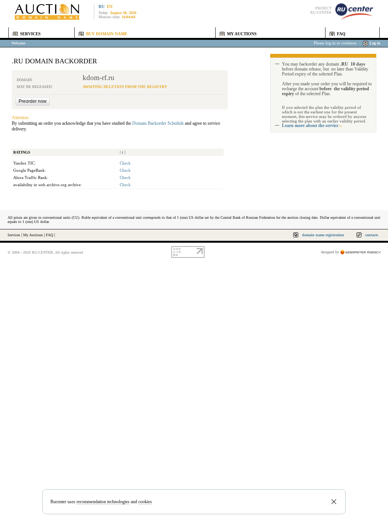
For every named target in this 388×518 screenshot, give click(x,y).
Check (125, 163)
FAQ (341, 34)
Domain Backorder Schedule (158, 123)
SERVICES (30, 34)
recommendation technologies (103, 501)
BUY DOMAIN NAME (106, 34)
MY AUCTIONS (242, 34)
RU (102, 7)
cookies (145, 501)
